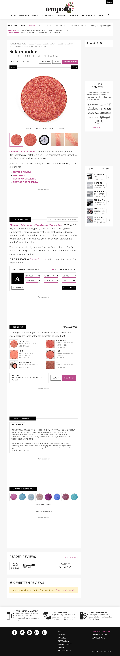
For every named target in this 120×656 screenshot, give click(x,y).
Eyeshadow (48, 44)
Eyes (39, 44)
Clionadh (12, 30)
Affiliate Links (62, 219)
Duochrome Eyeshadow (21, 46)
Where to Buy (70, 61)
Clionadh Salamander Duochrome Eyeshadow (35, 225)
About (61, 631)
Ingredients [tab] (17, 425)
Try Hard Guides (99, 634)
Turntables (24, 342)
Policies (62, 638)
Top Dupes (19, 175)
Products (21, 44)
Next (76, 67)
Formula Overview (38, 259)
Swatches (45, 61)
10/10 (21, 351)
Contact (62, 634)
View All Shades (44, 505)
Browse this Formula (25, 182)
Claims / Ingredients (24, 179)
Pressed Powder (64, 44)
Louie (58, 351)
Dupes (57, 61)
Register (69, 377)
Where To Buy (69, 288)
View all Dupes (70, 327)
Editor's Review (22, 172)
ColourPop (13, 32)
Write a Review (71, 557)
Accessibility (64, 651)
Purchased (72, 219)
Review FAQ (63, 641)
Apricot (59, 363)
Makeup (31, 44)
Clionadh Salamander (22, 151)
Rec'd (56, 270)
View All (31, 26)
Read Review (18, 288)
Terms (61, 647)
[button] (13, 15)
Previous (73, 67)
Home (12, 44)
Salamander (23, 51)
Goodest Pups (98, 638)
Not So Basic (61, 340)
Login (109, 2)
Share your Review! (65, 590)
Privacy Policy (65, 644)
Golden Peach (25, 363)
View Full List (99, 128)
